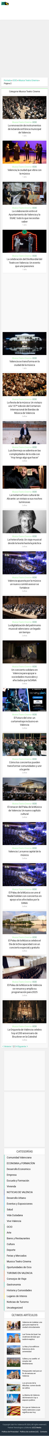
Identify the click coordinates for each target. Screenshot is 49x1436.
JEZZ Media (36, 1428)
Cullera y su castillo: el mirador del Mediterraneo (30, 1361)
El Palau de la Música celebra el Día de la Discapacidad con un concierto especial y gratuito (24, 944)
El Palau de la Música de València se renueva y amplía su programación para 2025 (24, 988)
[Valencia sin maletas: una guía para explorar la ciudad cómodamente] (14, 1325)
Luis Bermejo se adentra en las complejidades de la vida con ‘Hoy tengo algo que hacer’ (24, 454)
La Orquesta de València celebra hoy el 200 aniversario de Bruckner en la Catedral (25, 1033)
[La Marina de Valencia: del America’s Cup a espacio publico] (14, 1398)
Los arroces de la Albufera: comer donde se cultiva (31, 1385)
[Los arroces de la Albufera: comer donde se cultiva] (14, 1386)
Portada (7, 80)
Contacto (43, 1432)
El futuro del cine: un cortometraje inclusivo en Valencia (24, 721)
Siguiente (22, 1046)
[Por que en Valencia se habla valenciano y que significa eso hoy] (14, 1411)
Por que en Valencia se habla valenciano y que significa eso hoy (31, 1409)
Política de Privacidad (10, 1432)
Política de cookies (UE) (29, 1432)
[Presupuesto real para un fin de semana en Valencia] (14, 1374)
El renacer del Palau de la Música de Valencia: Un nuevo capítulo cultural (24, 810)
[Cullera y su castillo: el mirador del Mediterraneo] (14, 1362)
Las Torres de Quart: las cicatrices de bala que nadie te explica (31, 1336)
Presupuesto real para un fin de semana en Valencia (32, 1373)
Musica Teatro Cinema (28, 80)
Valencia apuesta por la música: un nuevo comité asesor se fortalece (24, 584)
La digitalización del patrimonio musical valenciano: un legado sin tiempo (24, 629)
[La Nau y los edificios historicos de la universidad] (14, 1350)
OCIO (15, 80)
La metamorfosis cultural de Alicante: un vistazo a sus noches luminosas (24, 498)
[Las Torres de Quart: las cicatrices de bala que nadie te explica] (14, 1338)
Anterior (7, 1046)
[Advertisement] (24, 48)
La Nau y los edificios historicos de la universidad (30, 1349)
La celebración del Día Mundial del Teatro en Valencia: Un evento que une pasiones (24, 262)
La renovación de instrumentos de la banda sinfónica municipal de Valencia (24, 129)
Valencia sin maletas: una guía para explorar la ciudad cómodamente (32, 1324)
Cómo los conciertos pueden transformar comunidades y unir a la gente (24, 766)
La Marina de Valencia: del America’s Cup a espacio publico (31, 1397)
